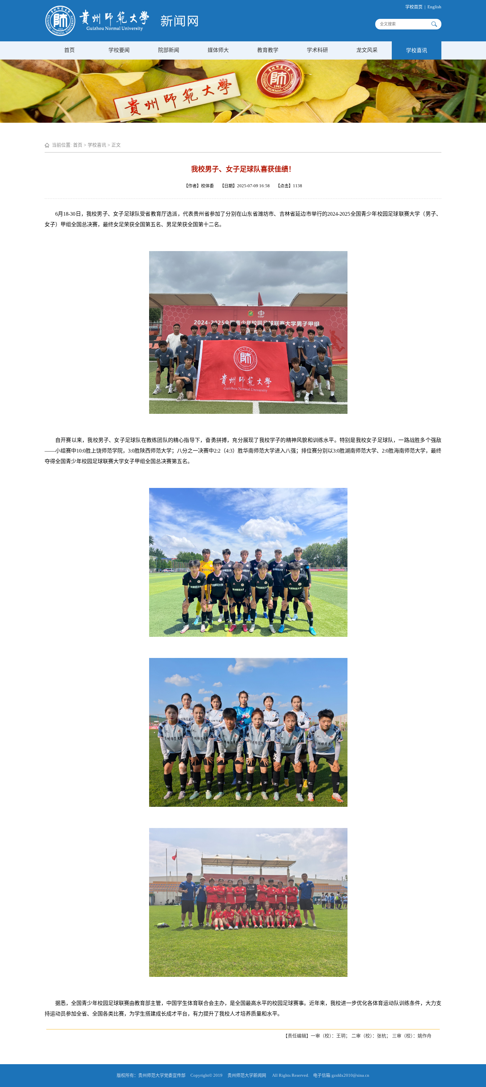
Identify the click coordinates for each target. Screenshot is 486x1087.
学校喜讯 (416, 50)
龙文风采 (367, 50)
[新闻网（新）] (121, 34)
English (434, 6)
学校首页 (414, 6)
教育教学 (267, 50)
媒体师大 (218, 50)
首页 (69, 50)
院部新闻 (168, 50)
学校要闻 (119, 50)
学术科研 (317, 50)
